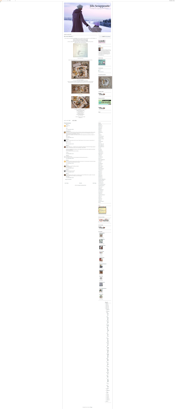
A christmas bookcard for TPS (108, 380)
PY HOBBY (86, 40)
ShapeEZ (99, 188)
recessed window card (101, 184)
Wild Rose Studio (100, 201)
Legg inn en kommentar (68, 179)
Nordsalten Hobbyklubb (101, 179)
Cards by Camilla (101, 257)
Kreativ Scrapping (100, 159)
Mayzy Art (99, 171)
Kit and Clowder (101, 251)
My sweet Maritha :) (108, 347)
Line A (67, 155)
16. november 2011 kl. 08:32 (70, 129)
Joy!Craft (99, 155)
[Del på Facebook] (75, 120)
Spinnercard (100, 192)
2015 (106, 303)
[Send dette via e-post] (72, 120)
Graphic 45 (99, 154)
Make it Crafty (100, 166)
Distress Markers (100, 145)
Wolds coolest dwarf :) (108, 314)
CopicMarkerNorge (102, 239)
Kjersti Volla (101, 276)
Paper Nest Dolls (100, 180)
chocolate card (100, 137)
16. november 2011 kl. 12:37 (70, 153)
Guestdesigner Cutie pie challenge (108, 356)
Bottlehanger (100, 132)
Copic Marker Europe (102, 245)
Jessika (67, 169)
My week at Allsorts (108, 373)
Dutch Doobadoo (100, 146)
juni (107, 395)
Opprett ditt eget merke (101, 71)
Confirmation (100, 141)
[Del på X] (74, 120)
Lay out (99, 162)
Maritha (76, 38)
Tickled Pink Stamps (101, 194)
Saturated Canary (100, 185)
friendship (99, 150)
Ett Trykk (99, 149)
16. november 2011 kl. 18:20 (70, 158)
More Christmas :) (108, 386)
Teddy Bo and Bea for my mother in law (108, 329)
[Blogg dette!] (73, 120)
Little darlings (100, 163)
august (108, 392)
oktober (108, 388)
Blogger (91, 407)
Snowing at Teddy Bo (108, 322)
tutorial (99, 197)
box (98, 133)
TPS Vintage (108, 367)
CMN (99, 140)
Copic (99, 142)
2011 (106, 308)
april (107, 397)
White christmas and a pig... (108, 318)
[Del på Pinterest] (76, 120)
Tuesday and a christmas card (108, 351)
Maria (67, 124)
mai (107, 396)
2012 (106, 307)
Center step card (100, 136)
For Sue (108, 324)
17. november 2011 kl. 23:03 (70, 177)
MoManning (99, 175)
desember (108, 309)
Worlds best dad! (107, 376)
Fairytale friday (108, 325)
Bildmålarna (100, 125)
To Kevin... (108, 384)
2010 (106, 401)
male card (99, 167)
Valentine (99, 198)
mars (107, 398)
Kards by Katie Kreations (102, 288)
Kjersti (67, 173)
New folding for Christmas (108, 370)
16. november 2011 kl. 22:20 (70, 163)
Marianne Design (100, 168)
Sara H (67, 139)
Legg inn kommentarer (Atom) (82, 185)
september (108, 390)
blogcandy (99, 128)
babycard (99, 124)
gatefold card (100, 153)
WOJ (99, 202)
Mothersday (100, 176)
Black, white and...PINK (108, 359)
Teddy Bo (99, 193)
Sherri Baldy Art (100, 189)
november (108, 311)
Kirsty (67, 160)
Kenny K (99, 158)
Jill (102, 47)
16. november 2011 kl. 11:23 (70, 137)
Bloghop (99, 129)
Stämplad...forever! (102, 282)
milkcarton (99, 172)
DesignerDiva (101, 294)
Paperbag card (100, 181)
